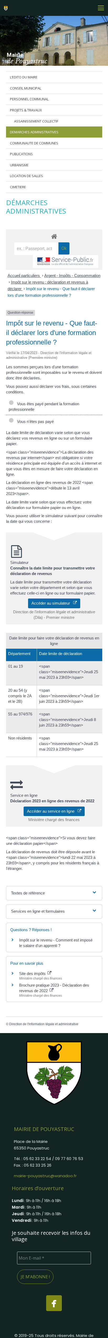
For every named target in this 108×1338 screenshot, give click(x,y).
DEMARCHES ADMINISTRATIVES (34, 132)
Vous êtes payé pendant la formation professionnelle (44, 407)
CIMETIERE (18, 187)
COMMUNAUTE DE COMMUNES (34, 143)
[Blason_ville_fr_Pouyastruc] (54, 1073)
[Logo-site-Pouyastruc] (6, 8)
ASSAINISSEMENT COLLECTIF (36, 121)
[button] (101, 8)
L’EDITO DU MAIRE (23, 77)
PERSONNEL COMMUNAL (29, 99)
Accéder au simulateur (52, 603)
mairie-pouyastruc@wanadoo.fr (45, 1176)
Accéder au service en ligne (52, 811)
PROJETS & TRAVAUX (26, 110)
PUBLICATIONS (21, 154)
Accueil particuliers (24, 275)
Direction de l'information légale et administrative (43, 1024)
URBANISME (19, 165)
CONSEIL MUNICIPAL (25, 88)
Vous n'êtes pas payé (34, 421)
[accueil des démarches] (54, 236)
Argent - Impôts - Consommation (72, 275)
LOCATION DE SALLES (26, 175)
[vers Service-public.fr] (65, 261)
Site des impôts (33, 973)
